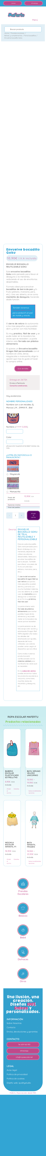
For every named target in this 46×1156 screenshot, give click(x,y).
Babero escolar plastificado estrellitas (12, 774)
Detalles (16, 789)
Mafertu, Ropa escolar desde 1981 (23, 1093)
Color (8, 437)
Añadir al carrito (33, 515)
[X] (17, 695)
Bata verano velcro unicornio (33, 773)
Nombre (17, 427)
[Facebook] (8, 695)
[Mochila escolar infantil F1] (12, 819)
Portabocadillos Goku (22, 310)
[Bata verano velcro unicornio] (34, 748)
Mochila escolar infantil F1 (10, 845)
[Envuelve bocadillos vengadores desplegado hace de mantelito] (23, 142)
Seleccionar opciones (31, 792)
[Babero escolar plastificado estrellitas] (12, 748)
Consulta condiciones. (19, 386)
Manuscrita (15, 491)
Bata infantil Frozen (31, 845)
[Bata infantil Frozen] (34, 819)
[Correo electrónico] (27, 695)
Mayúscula (15, 474)
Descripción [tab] (12, 529)
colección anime (29, 671)
